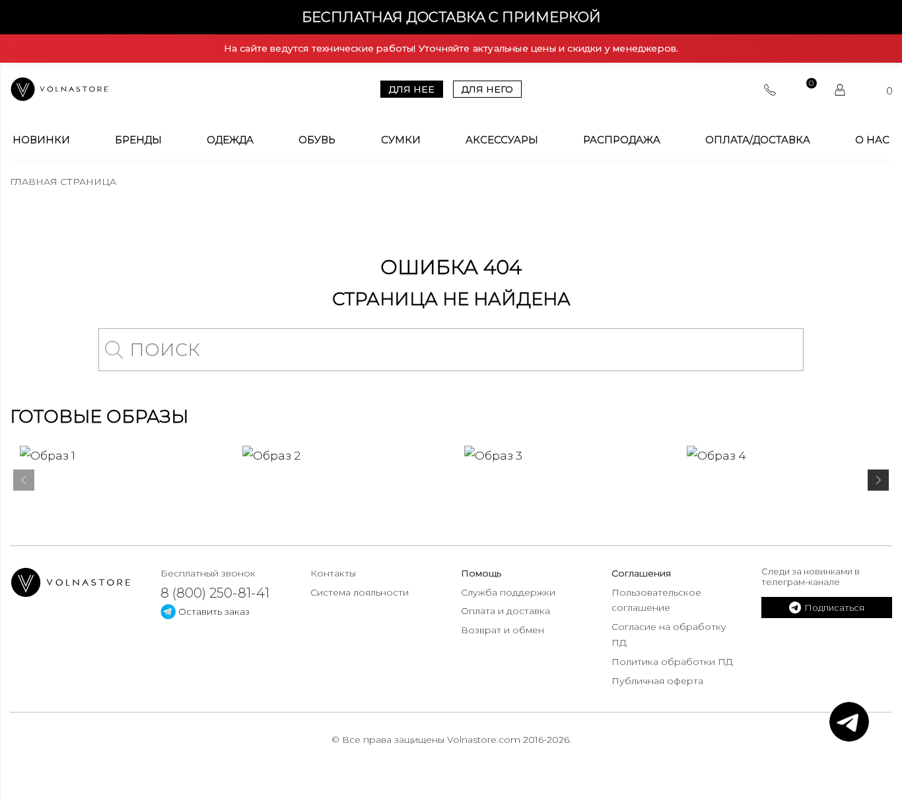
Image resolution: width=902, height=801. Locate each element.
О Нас (872, 140)
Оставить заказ (213, 611)
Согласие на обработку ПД (668, 634)
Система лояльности (359, 592)
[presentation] (23, 483)
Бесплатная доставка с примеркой (451, 17)
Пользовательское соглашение (656, 600)
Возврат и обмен (502, 630)
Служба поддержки (508, 592)
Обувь (316, 140)
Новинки (41, 140)
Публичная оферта (657, 681)
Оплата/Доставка (757, 140)
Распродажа (621, 140)
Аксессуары (502, 140)
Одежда (230, 140)
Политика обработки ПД (672, 662)
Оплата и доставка (505, 611)
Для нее (411, 89)
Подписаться (834, 607)
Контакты (333, 573)
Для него (487, 89)
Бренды (138, 140)
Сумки (401, 140)
